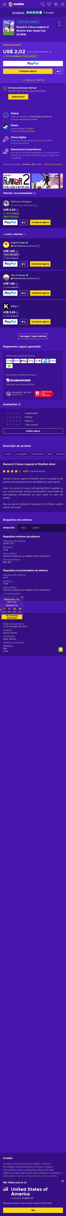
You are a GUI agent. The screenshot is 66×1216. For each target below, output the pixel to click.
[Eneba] (16, 4)
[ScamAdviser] (18, 380)
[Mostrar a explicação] (38, 246)
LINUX (36, 528)
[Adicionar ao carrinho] (59, 71)
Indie (49, 454)
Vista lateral (37, 454)
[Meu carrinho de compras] (55, 4)
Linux (5, 651)
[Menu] (4, 4)
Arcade (60, 454)
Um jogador (21, 454)
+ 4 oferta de (33, 80)
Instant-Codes (18, 243)
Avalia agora (33, 431)
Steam (31, 129)
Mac (5, 648)
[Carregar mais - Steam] (5, 127)
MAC (23, 528)
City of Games (18, 275)
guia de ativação (27, 131)
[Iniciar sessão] (62, 4)
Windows (8, 646)
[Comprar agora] (33, 63)
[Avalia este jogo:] (13, 471)
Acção (8, 454)
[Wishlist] (49, 4)
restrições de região (29, 119)
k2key (14, 306)
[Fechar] (62, 1181)
